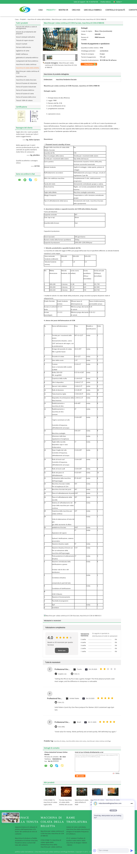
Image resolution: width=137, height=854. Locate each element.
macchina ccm (21, 76)
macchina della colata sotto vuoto (76, 741)
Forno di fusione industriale (26, 87)
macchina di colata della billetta (39, 19)
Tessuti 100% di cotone (24, 100)
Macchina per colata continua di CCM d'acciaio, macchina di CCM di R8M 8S (61, 65)
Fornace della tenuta (23, 47)
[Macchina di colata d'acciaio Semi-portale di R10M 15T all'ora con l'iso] (97, 791)
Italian (118, 2)
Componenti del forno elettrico (27, 61)
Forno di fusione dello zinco (26, 97)
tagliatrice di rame (22, 51)
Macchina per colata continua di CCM (27, 72)
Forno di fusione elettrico (25, 90)
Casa (40, 10)
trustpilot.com (62, 674)
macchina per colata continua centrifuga (99, 741)
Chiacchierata (88, 64)
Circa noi (76, 10)
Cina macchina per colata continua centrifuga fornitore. (55, 852)
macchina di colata (59, 741)
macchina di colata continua (26, 64)
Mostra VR (63, 10)
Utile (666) (61, 727)
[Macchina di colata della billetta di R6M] (81, 791)
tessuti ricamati (21, 44)
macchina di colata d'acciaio (26, 80)
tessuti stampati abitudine (25, 37)
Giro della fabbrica (93, 10)
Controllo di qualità (115, 10)
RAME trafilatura (22, 54)
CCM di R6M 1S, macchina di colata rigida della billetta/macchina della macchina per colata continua (50, 805)
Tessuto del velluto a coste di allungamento (26, 27)
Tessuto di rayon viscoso (25, 40)
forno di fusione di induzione (26, 83)
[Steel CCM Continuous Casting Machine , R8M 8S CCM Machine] (60, 39)
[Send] (131, 850)
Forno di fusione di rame (25, 94)
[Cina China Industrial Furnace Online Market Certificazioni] (21, 116)
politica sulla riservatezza (24, 852)
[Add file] (94, 850)
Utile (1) (76, 674)
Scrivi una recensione (62, 651)
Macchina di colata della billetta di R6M (81, 802)
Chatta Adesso (105, 2)
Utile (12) (61, 702)
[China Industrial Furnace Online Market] (76, 57)
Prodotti (50, 10)
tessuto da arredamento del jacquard (26, 33)
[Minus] (131, 803)
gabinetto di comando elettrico (27, 58)
